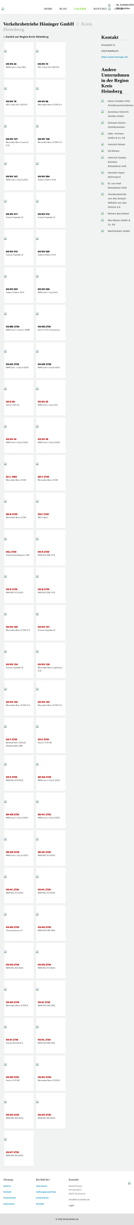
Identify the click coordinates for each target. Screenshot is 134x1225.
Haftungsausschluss (46, 1191)
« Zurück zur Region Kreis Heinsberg (26, 36)
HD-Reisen (113, 150)
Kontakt (100, 8)
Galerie (80, 8)
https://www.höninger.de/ (114, 56)
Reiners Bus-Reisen (118, 213)
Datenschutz (9, 1197)
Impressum (9, 1203)
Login (71, 1205)
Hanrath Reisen (116, 144)
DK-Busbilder (122, 8)
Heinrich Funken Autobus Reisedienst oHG (117, 162)
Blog (63, 8)
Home (48, 8)
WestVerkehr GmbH (119, 231)
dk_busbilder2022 (124, 4)
